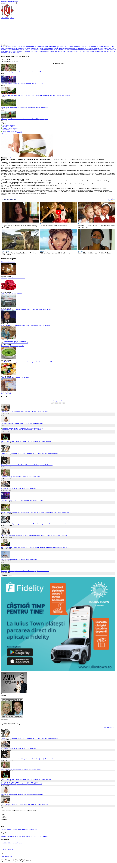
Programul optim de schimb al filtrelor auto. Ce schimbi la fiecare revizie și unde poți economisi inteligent (29, 453)
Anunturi (15, 1)
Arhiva (6, 1)
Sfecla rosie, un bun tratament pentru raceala (13, 278)
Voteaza (4, 819)
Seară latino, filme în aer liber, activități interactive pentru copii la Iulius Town (45, 51)
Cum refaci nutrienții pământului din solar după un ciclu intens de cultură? (83, 49)
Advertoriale (45, 836)
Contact (10, 1)
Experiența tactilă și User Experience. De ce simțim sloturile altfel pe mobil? (21, 429)
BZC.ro (7, 18)
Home (2, 1)
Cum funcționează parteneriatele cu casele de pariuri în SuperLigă (19, 559)
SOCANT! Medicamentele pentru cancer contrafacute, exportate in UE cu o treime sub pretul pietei (28, 362)
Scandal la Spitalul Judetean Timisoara (11, 293)
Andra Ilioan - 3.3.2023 (7, 126)
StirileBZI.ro (4, 843)
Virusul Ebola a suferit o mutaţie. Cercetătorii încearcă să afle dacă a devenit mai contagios (25, 325)
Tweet (9, 158)
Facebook (13, 158)
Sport (23, 836)
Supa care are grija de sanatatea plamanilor (12, 346)
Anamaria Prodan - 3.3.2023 (8, 129)
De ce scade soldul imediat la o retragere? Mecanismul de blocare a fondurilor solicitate (24, 46)
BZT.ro (3, 18)
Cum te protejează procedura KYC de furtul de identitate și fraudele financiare (69, 46)
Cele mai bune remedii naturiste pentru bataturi (13, 341)
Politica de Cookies (16, 829)
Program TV (8, 856)
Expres (9, 836)
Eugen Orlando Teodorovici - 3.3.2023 (11, 133)
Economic (18, 836)
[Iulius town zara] (14, 692)
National (27, 836)
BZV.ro (12, 18)
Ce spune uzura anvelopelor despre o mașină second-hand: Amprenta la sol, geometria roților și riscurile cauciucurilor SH (33, 524)
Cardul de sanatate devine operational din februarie (15, 377)
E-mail (18, 158)
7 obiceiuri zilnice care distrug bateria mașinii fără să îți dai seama (18, 488)
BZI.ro (10, 843)
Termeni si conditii (6, 829)
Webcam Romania (17, 843)
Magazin (13, 836)
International (33, 836)
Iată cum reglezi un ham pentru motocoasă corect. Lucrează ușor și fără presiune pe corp (24, 107)
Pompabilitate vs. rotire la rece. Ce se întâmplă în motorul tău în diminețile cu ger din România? (37, 49)
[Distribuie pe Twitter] (3, 75)
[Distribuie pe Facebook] (1, 75)
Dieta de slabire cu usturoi (8, 262)
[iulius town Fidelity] (58, 670)
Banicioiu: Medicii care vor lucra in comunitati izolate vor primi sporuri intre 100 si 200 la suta (26, 309)
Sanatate (39, 836)
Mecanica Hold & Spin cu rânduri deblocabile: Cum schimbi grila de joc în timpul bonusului (43, 48)
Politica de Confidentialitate (29, 829)
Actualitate (4, 836)
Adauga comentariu (6, 393)
